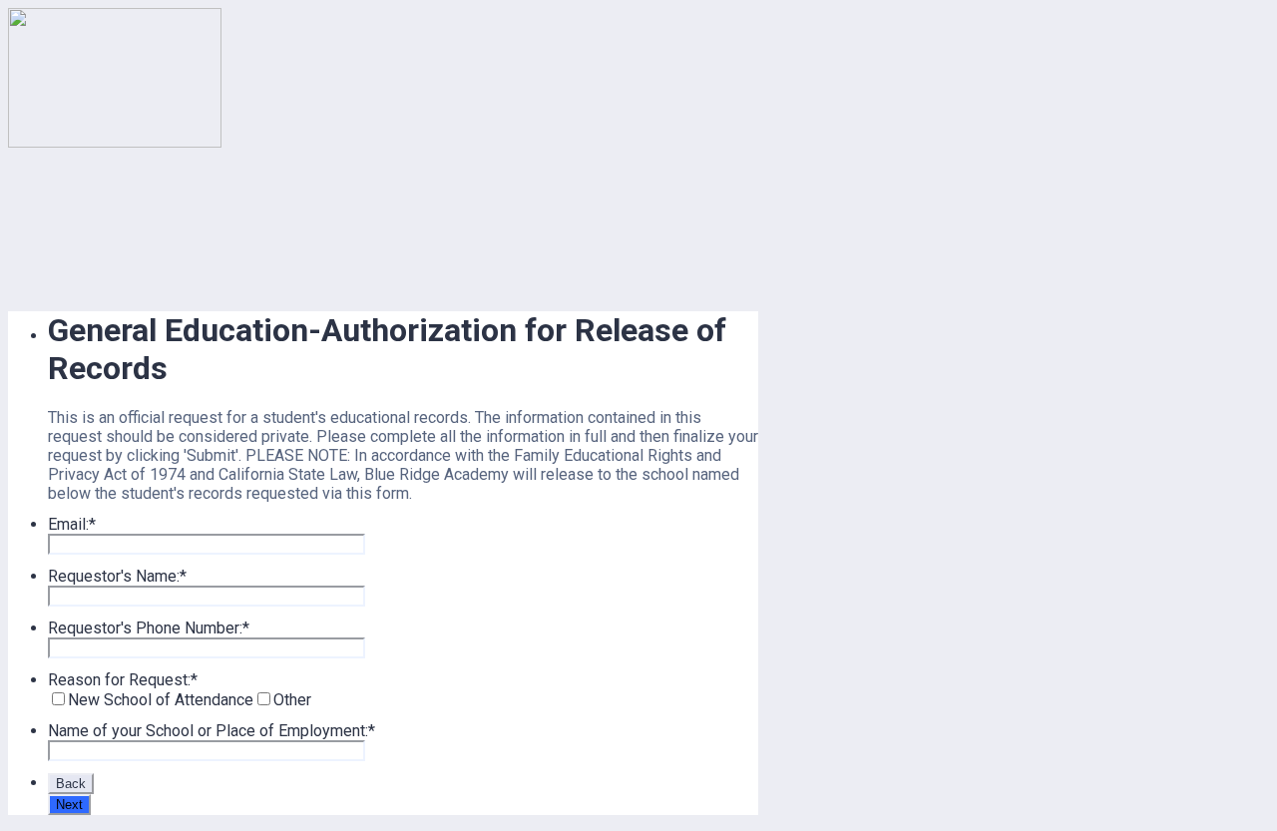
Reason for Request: (123, 679)
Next (69, 804)
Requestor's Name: (117, 576)
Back (71, 783)
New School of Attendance (160, 699)
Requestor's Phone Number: (148, 628)
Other (292, 699)
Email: (72, 524)
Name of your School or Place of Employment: (211, 730)
